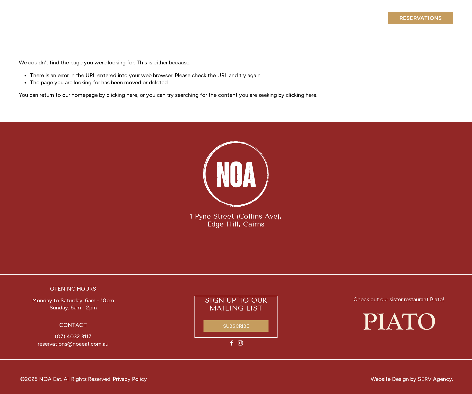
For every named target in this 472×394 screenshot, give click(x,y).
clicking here (122, 95)
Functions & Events (133, 17)
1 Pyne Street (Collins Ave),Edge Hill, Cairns (236, 220)
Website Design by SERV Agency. (412, 379)
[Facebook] (231, 343)
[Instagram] (240, 343)
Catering (200, 17)
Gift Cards (306, 17)
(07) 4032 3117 (73, 336)
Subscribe (236, 326)
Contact (359, 17)
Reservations (420, 18)
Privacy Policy (130, 379)
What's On (252, 17)
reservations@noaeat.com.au (73, 344)
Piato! (437, 299)
